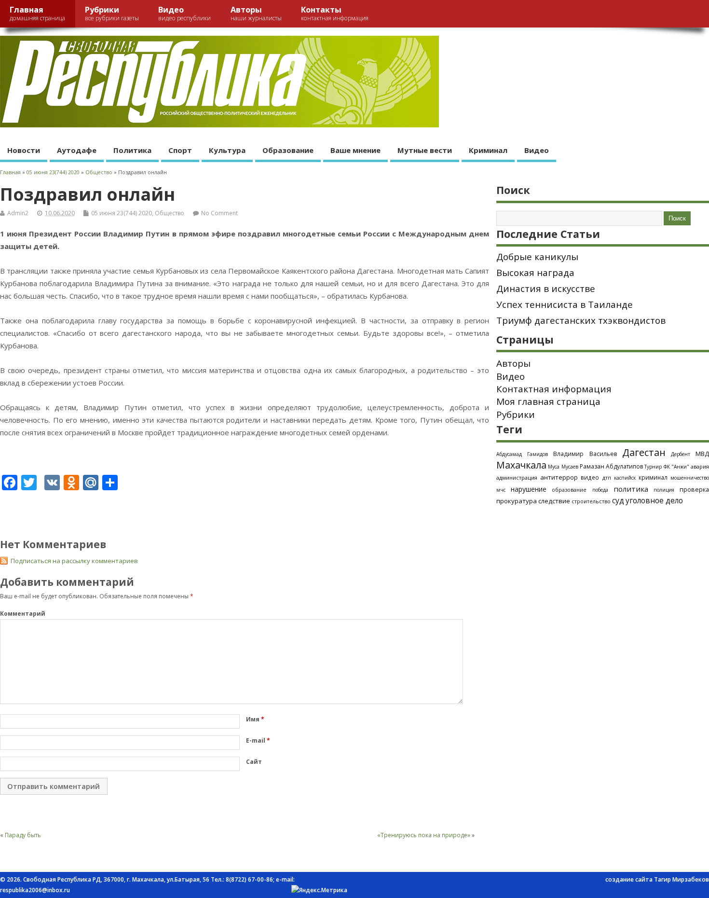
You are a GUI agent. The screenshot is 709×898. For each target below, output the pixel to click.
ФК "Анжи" (676, 466)
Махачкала (521, 464)
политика (631, 489)
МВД (702, 453)
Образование (288, 150)
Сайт (254, 762)
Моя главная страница (548, 401)
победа (600, 489)
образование (569, 489)
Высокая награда (535, 272)
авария (700, 466)
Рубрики (112, 13)
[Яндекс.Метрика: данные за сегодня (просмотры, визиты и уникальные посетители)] (319, 890)
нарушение (528, 489)
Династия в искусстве (545, 288)
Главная (37, 13)
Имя (255, 719)
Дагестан (644, 452)
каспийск (625, 477)
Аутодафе (76, 150)
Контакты (334, 13)
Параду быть (23, 835)
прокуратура (516, 501)
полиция (664, 489)
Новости (23, 150)
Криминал (488, 150)
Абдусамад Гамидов (522, 454)
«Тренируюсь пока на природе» (423, 835)
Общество (169, 213)
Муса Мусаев (563, 466)
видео (590, 477)
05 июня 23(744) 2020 (121, 213)
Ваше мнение (355, 150)
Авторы (256, 13)
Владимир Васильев (584, 454)
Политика (132, 150)
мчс (500, 489)
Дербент (680, 454)
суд (618, 500)
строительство (591, 501)
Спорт (180, 150)
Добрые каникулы (537, 256)
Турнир (653, 466)
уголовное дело (654, 500)
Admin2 (17, 213)
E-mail (258, 740)
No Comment (219, 213)
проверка (694, 489)
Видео (184, 13)
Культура (227, 150)
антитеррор (559, 477)
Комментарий (22, 613)
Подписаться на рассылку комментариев (74, 560)
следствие (554, 501)
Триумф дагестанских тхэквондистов (581, 320)
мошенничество (689, 477)
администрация (516, 477)
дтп (606, 477)
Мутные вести (424, 150)
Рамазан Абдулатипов (611, 466)
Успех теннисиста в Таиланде (564, 304)
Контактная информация (554, 389)
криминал (653, 477)
